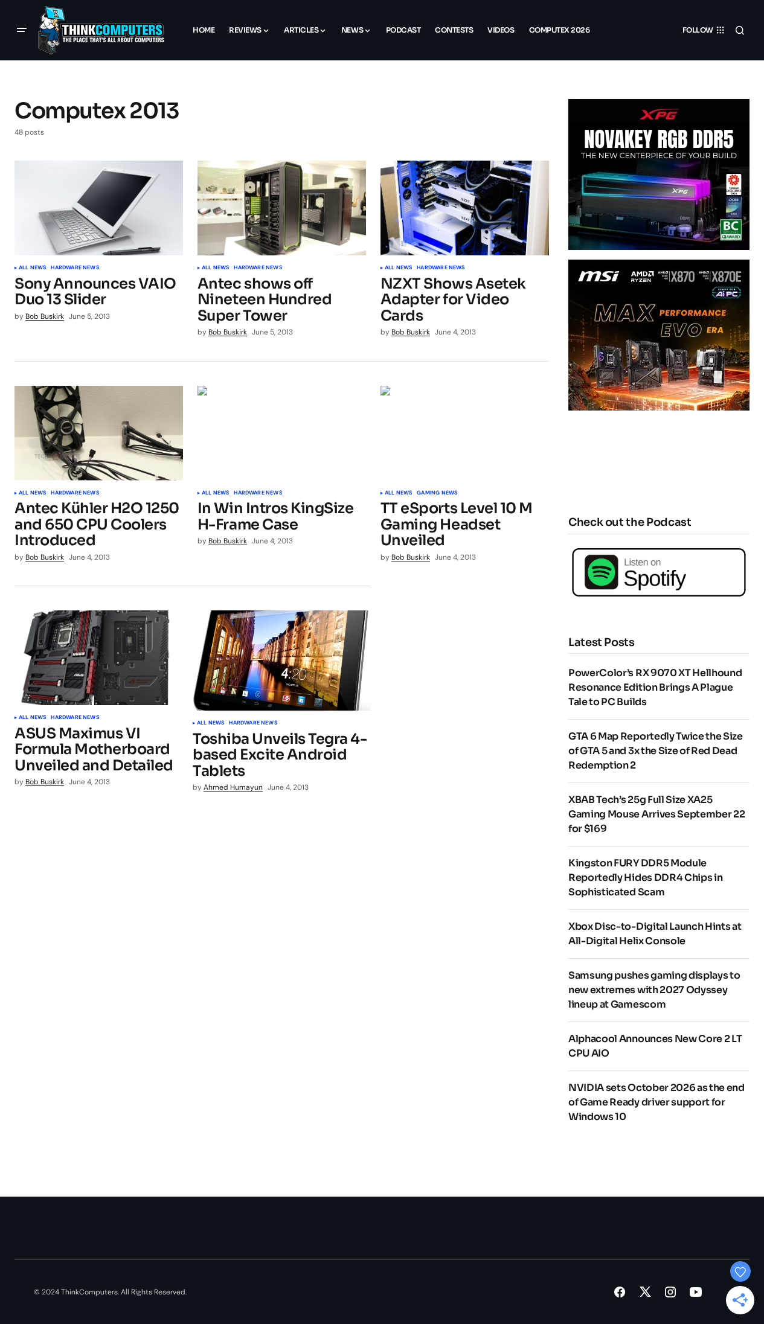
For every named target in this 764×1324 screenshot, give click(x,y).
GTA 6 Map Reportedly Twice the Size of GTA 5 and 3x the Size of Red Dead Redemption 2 (655, 751)
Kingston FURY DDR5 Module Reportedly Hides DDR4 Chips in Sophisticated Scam (645, 877)
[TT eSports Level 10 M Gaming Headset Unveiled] (464, 433)
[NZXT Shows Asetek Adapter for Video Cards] (464, 208)
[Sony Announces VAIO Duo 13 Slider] (98, 208)
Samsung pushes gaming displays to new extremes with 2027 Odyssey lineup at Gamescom (654, 990)
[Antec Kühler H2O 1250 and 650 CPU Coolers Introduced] (98, 433)
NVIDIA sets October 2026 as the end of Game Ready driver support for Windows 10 (656, 1102)
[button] (21, 30)
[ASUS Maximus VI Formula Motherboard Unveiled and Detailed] (98, 657)
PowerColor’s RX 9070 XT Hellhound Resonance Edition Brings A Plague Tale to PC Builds (655, 687)
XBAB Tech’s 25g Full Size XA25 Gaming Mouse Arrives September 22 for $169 (656, 814)
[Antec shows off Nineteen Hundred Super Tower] (281, 208)
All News (32, 268)
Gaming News (437, 493)
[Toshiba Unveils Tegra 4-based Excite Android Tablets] (282, 660)
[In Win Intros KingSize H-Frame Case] (281, 433)
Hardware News (74, 268)
